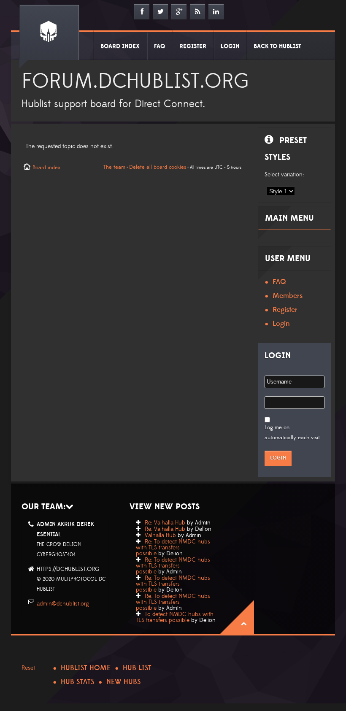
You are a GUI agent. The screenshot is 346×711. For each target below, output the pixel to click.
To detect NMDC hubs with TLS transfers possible (175, 617)
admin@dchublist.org (63, 604)
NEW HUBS (123, 682)
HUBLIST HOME (86, 668)
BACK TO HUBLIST (277, 46)
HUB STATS (77, 682)
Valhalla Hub (160, 535)
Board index (46, 167)
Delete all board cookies (157, 167)
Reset (28, 668)
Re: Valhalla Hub (165, 523)
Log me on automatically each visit (292, 432)
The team (114, 167)
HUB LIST (137, 668)
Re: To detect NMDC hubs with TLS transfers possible (173, 547)
